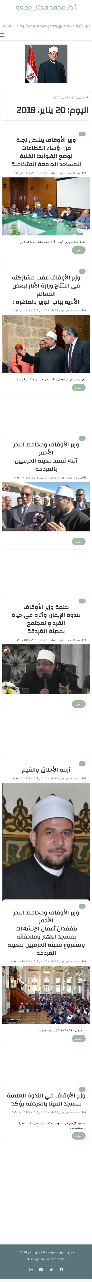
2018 (70, 97)
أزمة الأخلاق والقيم (46, 769)
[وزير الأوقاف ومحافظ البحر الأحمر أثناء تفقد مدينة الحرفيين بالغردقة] (46, 506)
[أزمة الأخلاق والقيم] (46, 844)
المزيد (78, 250)
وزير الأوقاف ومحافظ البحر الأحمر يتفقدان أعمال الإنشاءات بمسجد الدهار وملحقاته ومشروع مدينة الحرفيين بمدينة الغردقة (46, 932)
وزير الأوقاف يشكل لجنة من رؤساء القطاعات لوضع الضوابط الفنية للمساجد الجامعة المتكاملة (46, 152)
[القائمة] (2, 35)
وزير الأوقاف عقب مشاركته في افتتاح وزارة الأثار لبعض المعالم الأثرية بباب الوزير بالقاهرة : (46, 289)
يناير (61, 97)
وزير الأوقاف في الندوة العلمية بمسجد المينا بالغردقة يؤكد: (46, 1099)
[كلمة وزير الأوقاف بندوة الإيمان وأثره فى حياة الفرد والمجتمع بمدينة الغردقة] (46, 669)
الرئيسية (80, 97)
